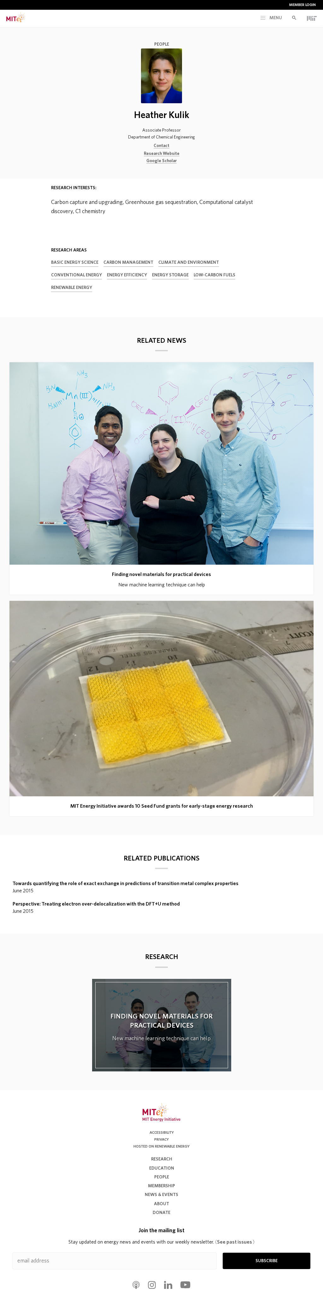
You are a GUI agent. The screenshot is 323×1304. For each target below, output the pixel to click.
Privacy (161, 1139)
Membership (161, 1186)
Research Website (161, 153)
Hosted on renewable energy (161, 1146)
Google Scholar (161, 161)
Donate (161, 1213)
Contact (161, 146)
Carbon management (128, 262)
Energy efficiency (127, 275)
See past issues (235, 1242)
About (161, 1204)
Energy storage (170, 275)
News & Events (161, 1195)
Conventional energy (76, 275)
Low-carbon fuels (214, 275)
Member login (302, 5)
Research (161, 1159)
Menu (275, 18)
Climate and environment (188, 262)
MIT (312, 18)
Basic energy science (74, 262)
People (161, 44)
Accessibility (162, 1132)
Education (161, 1168)
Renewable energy (71, 287)
